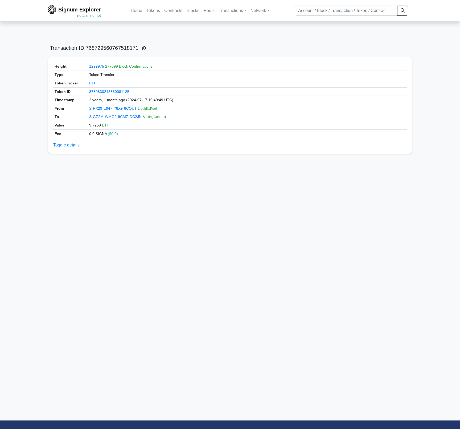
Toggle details (66, 145)
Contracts (173, 10)
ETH (93, 83)
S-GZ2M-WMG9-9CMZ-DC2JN (116, 117)
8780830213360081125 (109, 91)
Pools (209, 10)
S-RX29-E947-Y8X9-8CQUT (113, 108)
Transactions (231, 10)
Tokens (153, 10)
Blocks (193, 10)
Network (258, 10)
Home (136, 10)
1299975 (96, 66)
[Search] (402, 11)
